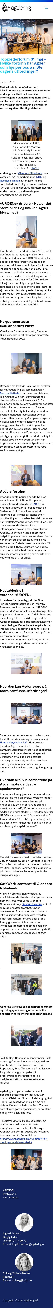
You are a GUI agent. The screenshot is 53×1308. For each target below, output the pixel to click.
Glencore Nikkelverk (30, 173)
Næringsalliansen (10, 180)
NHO (39, 176)
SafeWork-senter (32, 904)
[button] (46, 7)
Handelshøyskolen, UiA (14, 742)
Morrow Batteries (10, 393)
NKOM (35, 168)
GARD (35, 503)
